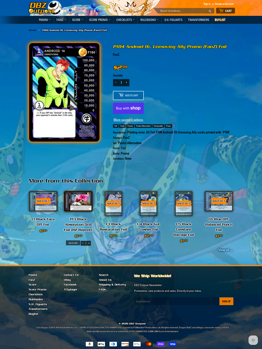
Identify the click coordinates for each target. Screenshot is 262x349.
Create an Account (224, 3)
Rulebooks (148, 20)
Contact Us (71, 275)
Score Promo (98, 20)
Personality (158, 126)
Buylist (220, 20)
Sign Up (226, 301)
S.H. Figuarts (173, 20)
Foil (115, 126)
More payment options (128, 120)
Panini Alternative (143, 126)
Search (103, 275)
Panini (44, 20)
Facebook (70, 284)
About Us (105, 280)
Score (76, 20)
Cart (228, 11)
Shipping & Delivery (112, 284)
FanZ (60, 20)
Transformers (198, 20)
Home (32, 30)
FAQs (102, 289)
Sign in (207, 3)
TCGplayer (70, 289)
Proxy (168, 126)
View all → (225, 250)
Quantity (118, 75)
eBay (67, 280)
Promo (130, 126)
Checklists (124, 20)
